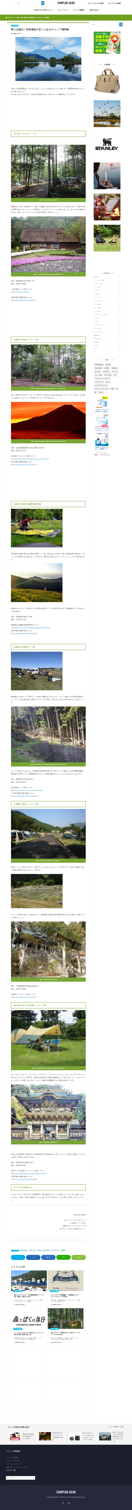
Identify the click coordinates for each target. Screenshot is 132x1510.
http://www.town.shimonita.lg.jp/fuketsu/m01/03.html (49, 764)
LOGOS (106, 368)
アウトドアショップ (99, 280)
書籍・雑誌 (97, 338)
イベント (97, 287)
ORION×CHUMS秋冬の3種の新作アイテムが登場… (28, 1436)
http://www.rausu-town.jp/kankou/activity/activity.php (30, 628)
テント (108, 382)
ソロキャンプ (99, 382)
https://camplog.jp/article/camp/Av (23, 633)
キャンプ (33, 1250)
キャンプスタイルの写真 (95, 3)
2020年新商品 (99, 364)
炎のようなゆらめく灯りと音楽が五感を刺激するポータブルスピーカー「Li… (118, 1436)
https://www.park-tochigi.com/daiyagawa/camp (49, 1068)
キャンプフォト (63, 10)
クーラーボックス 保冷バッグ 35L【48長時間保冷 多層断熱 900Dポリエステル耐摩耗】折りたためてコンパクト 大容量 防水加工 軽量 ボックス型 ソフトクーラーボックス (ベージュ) (107, 97)
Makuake (114, 368)
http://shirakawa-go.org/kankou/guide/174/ (49, 274)
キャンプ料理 (97, 307)
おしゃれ (97, 371)
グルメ (96, 318)
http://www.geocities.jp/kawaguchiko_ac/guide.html (49, 441)
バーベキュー (97, 328)
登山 (96, 345)
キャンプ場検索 (79, 10)
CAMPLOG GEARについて (43, 10)
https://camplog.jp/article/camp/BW (23, 796)
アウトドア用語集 (12, 1457)
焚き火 (101, 392)
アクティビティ (98, 283)
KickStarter (98, 368)
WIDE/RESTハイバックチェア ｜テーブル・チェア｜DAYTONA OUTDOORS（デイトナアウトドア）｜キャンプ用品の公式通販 (107, 254)
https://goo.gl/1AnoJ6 (49, 979)
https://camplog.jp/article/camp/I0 (23, 300)
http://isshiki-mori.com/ (19, 292)
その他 (96, 321)
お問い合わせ (94, 10)
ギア (96, 294)
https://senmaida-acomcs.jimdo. (49, 860)
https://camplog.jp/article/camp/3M (23, 1179)
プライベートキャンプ (101, 389)
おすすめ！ (25, 1250)
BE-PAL (108, 364)
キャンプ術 (97, 311)
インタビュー (97, 290)
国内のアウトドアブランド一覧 (16, 1467)
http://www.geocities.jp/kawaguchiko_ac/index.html (49, 388)
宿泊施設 (97, 335)
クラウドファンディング (100, 314)
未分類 (96, 342)
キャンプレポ (97, 300)
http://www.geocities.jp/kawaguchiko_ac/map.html (29, 459)
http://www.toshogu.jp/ (49, 1142)
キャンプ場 (15, 1250)
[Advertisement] (48, 112)
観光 (64, 1250)
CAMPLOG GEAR (64, 1497)
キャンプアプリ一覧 (12, 1461)
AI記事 (96, 276)
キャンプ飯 (107, 375)
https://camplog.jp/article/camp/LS (23, 465)
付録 (112, 389)
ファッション (98, 331)
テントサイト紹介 (98, 324)
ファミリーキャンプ (54, 1250)
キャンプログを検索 (114, 3)
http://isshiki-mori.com (49, 200)
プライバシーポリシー (13, 1464)
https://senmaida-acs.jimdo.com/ (22, 997)
